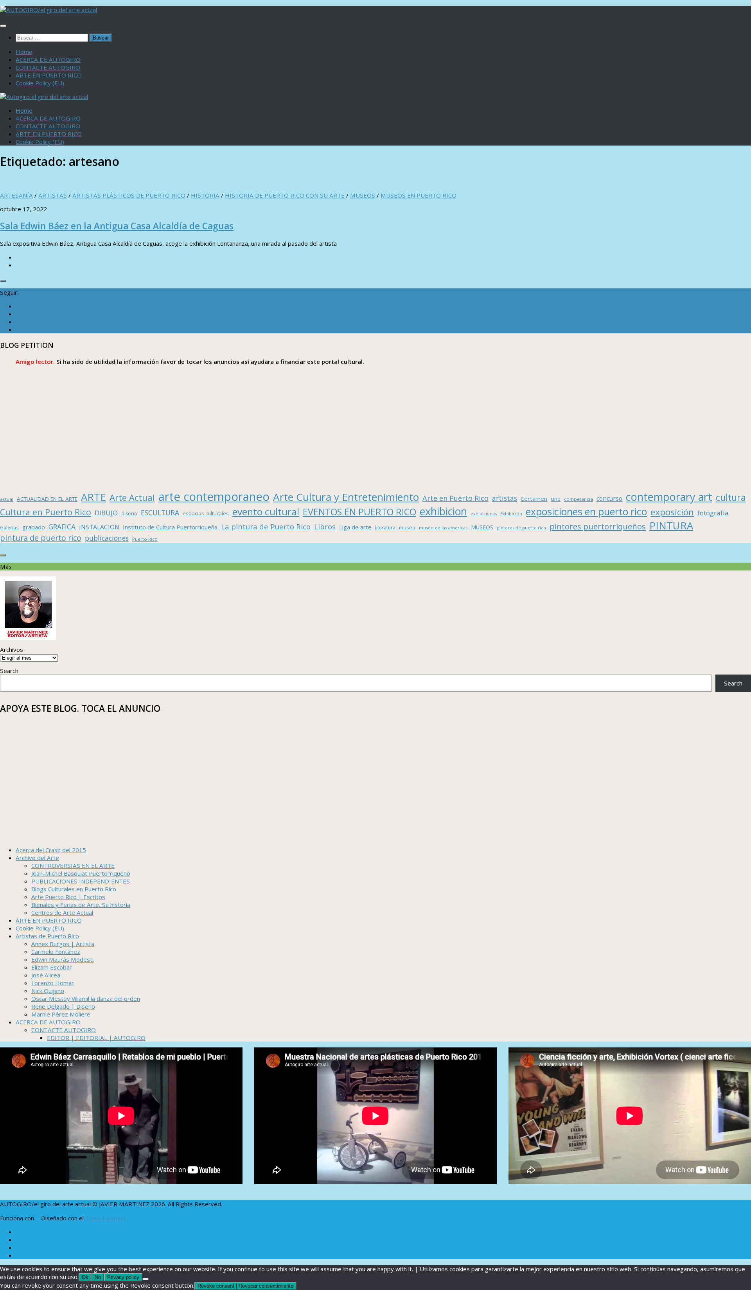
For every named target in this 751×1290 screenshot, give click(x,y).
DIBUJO (106, 512)
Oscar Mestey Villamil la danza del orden (85, 998)
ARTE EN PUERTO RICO (49, 75)
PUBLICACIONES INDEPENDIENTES (80, 881)
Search (9, 671)
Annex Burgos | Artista (62, 944)
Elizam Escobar (51, 967)
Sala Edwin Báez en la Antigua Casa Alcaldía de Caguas (117, 226)
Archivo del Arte (37, 858)
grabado (33, 527)
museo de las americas (443, 528)
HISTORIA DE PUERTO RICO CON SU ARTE (285, 195)
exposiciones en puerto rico (586, 511)
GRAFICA (62, 526)
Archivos (11, 649)
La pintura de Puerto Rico (266, 526)
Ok (85, 1277)
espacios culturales (206, 513)
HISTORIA (205, 195)
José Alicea (45, 975)
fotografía (713, 512)
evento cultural (265, 511)
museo (407, 527)
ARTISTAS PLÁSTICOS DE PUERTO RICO (128, 195)
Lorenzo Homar (52, 983)
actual (6, 499)
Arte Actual (132, 497)
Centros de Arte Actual (62, 912)
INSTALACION (99, 527)
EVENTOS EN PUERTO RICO (359, 512)
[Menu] (3, 26)
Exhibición (511, 513)
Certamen (534, 498)
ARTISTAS (52, 195)
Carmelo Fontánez (55, 951)
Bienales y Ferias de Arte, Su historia (80, 905)
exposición (672, 512)
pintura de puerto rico (40, 538)
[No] (145, 1279)
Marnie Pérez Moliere (60, 1014)
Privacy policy (123, 1277)
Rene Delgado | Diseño (63, 1006)
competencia (578, 499)
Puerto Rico (145, 539)
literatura (385, 527)
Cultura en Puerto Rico (45, 512)
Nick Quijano (47, 991)
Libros (325, 526)
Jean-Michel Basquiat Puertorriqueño (80, 873)
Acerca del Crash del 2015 (51, 850)
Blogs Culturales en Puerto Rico (73, 889)
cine (556, 498)
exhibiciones (484, 513)
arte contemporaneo (213, 496)
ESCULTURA (160, 512)
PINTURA (671, 525)
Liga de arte (355, 527)
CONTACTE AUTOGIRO (48, 67)
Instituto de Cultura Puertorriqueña (170, 527)
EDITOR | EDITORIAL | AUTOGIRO (96, 1038)
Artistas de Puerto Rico (47, 936)
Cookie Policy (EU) (40, 83)
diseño (129, 513)
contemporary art (669, 496)
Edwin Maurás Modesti (62, 959)
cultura (731, 497)
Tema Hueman (105, 1218)
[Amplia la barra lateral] (3, 281)
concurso (609, 499)
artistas (504, 498)
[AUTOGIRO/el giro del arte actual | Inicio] (48, 10)
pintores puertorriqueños (598, 526)
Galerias (9, 527)
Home (24, 52)
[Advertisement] (234, 428)
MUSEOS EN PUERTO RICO (418, 195)
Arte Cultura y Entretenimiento (346, 497)
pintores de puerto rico (521, 528)
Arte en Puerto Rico (455, 498)
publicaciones (107, 538)
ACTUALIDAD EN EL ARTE (47, 498)
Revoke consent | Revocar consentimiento (245, 1286)
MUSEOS (362, 195)
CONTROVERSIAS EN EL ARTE (73, 865)
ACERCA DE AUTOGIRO (48, 59)
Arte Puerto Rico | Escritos (68, 897)
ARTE (93, 497)
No (98, 1277)
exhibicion (443, 511)
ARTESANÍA (16, 195)
